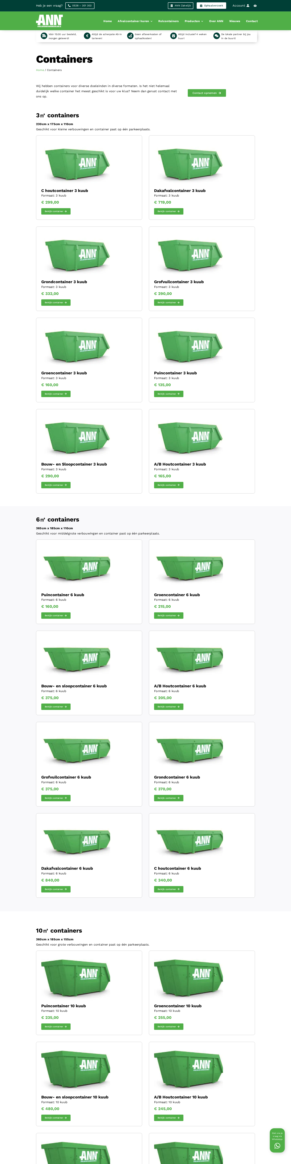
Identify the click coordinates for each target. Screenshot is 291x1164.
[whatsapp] (277, 1145)
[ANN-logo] (49, 14)
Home (40, 70)
